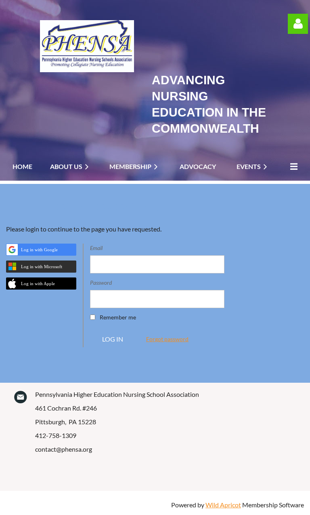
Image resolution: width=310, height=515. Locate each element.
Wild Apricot (223, 505)
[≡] (292, 166)
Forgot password (167, 339)
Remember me (118, 317)
